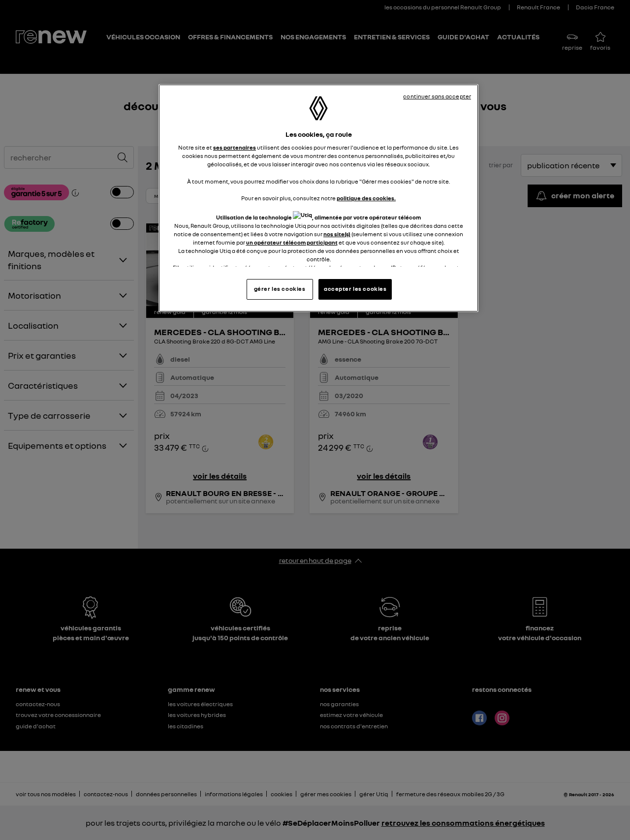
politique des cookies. (366, 198)
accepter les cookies (355, 288)
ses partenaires (234, 147)
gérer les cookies (280, 288)
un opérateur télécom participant (292, 242)
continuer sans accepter (437, 96)
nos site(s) (336, 234)
